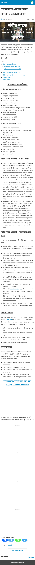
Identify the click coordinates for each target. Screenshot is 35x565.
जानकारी (10, 545)
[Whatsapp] (18, 541)
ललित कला (9, 320)
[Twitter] (11, 541)
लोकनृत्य (18, 289)
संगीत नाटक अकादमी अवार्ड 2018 (12, 66)
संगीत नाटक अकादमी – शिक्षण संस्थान (12, 72)
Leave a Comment (17, 550)
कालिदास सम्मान (7, 77)
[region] (17, 402)
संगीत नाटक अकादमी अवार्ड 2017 (12, 69)
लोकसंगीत (13, 289)
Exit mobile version (17, 562)
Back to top (31, 557)
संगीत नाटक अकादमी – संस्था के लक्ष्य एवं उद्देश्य (14, 75)
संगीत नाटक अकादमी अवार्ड (9, 64)
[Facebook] (4, 541)
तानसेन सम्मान (6, 80)
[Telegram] (24, 541)
